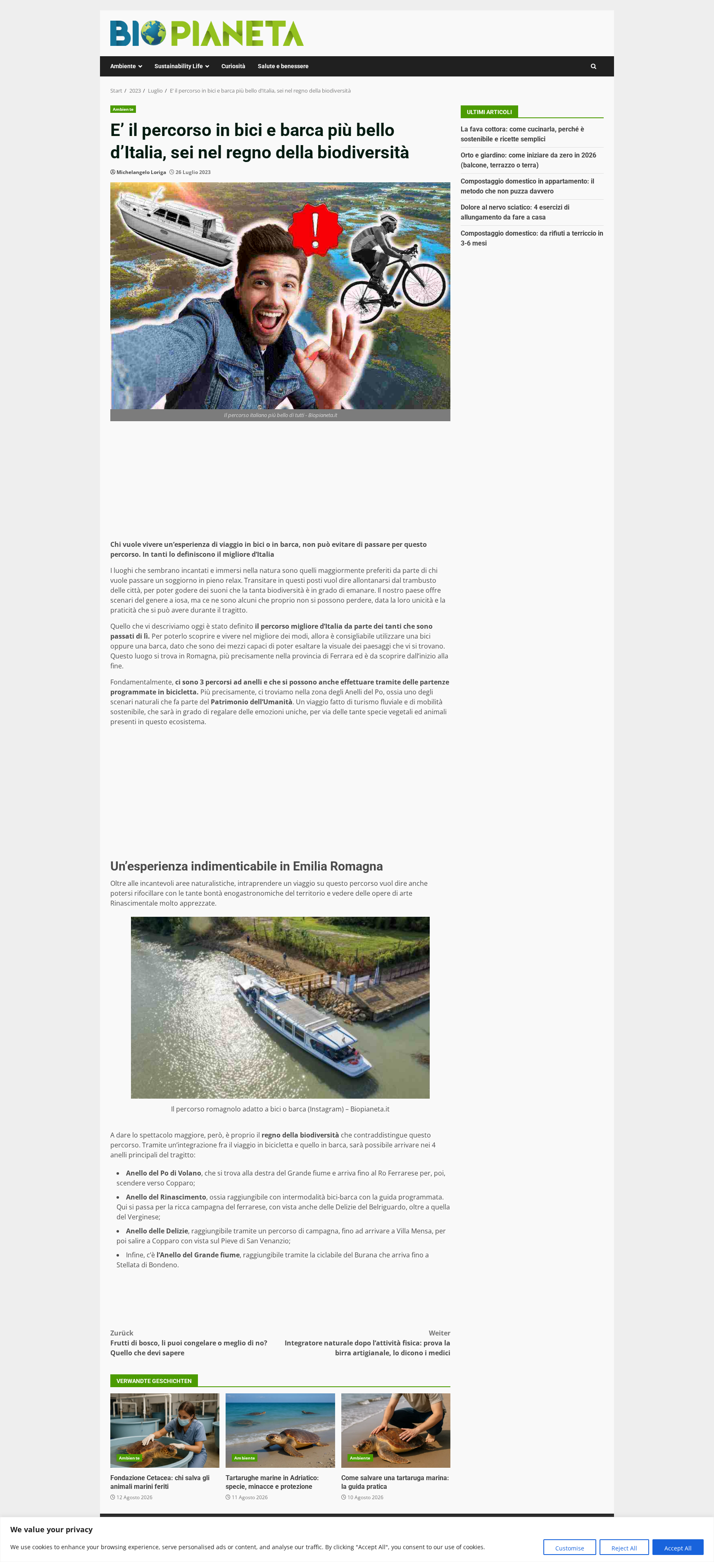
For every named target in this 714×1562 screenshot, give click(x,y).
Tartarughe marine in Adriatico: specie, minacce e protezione (280, 1430)
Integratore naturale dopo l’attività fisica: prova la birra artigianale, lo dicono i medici (367, 1342)
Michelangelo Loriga (141, 172)
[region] (357, 1539)
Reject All (624, 1548)
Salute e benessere (283, 66)
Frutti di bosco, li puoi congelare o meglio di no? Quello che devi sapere (188, 1342)
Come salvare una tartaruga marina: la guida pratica (395, 1430)
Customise (569, 1548)
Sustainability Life (179, 66)
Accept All (678, 1548)
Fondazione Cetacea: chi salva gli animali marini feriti (164, 1430)
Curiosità (233, 66)
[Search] (593, 66)
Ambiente (123, 66)
